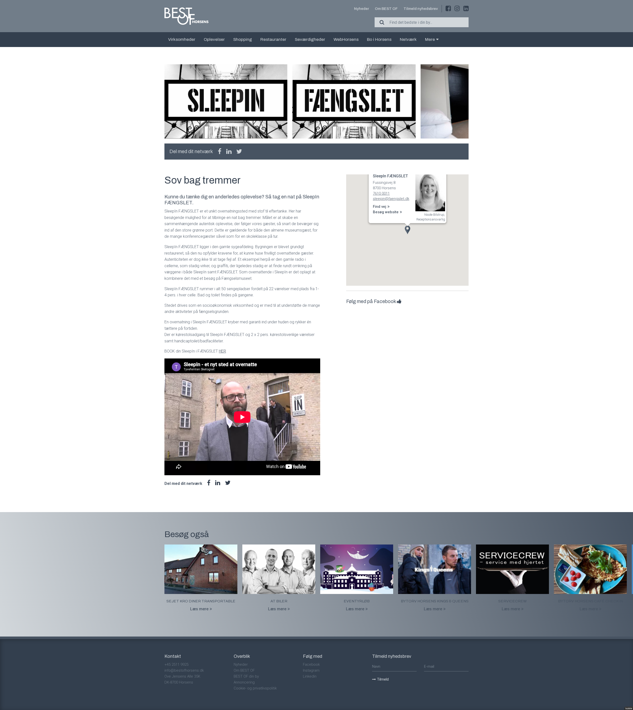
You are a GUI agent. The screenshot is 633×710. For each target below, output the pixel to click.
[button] (407, 230)
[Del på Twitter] (239, 151)
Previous (164, 101)
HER (222, 351)
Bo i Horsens (379, 39)
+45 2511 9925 (176, 664)
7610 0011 (381, 193)
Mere (430, 39)
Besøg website (386, 212)
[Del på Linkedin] (228, 151)
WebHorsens (346, 39)
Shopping (242, 39)
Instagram (311, 670)
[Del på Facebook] (219, 151)
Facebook (311, 664)
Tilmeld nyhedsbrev (421, 9)
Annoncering (244, 682)
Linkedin (309, 676)
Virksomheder (181, 39)
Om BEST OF (386, 9)
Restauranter (273, 39)
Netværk (408, 39)
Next (468, 101)
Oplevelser (214, 39)
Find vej (379, 206)
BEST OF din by (246, 676)
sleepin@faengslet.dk (391, 198)
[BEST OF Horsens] (186, 16)
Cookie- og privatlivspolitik (255, 688)
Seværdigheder (310, 39)
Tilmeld (383, 679)
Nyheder (361, 9)
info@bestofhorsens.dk (184, 670)
